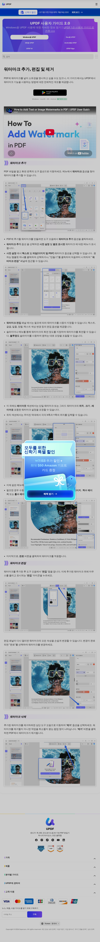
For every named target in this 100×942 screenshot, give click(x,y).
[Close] (50, 505)
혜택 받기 (49, 493)
